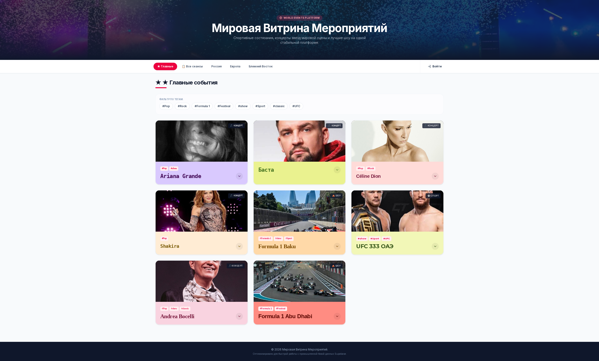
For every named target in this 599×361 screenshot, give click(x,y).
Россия (216, 66)
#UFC (296, 106)
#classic (279, 106)
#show (243, 106)
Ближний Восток (261, 66)
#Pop (166, 106)
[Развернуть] (239, 176)
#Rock (182, 106)
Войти (437, 66)
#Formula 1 (202, 106)
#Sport (260, 106)
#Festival (224, 106)
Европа (235, 66)
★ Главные (165, 66)
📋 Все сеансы (192, 66)
